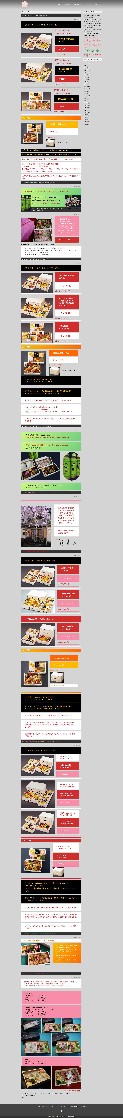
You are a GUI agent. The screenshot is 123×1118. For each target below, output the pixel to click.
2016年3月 (87, 115)
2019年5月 (87, 103)
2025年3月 (87, 67)
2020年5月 (87, 93)
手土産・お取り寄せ (86, 4)
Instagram (83, 1106)
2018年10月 (87, 107)
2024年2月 (87, 74)
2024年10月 (87, 70)
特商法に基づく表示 (73, 1106)
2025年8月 (87, 65)
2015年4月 (87, 117)
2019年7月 (87, 100)
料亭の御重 (76, 4)
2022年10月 (87, 79)
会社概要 (63, 1106)
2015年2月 (87, 119)
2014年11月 (87, 122)
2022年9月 (87, 82)
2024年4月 (87, 72)
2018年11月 (87, 105)
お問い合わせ (41, 1106)
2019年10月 (87, 96)
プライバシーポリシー (53, 1106)
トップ (53, 4)
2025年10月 (87, 63)
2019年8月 (87, 98)
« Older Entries (25, 1097)
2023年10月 (87, 77)
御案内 (59, 4)
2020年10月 (87, 89)
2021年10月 (87, 86)
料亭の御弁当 (68, 4)
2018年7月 (87, 110)
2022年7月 (87, 84)
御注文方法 (97, 4)
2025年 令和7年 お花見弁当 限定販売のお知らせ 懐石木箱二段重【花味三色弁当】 (92, 25)
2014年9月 (87, 124)
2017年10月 (87, 112)
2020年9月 (87, 91)
